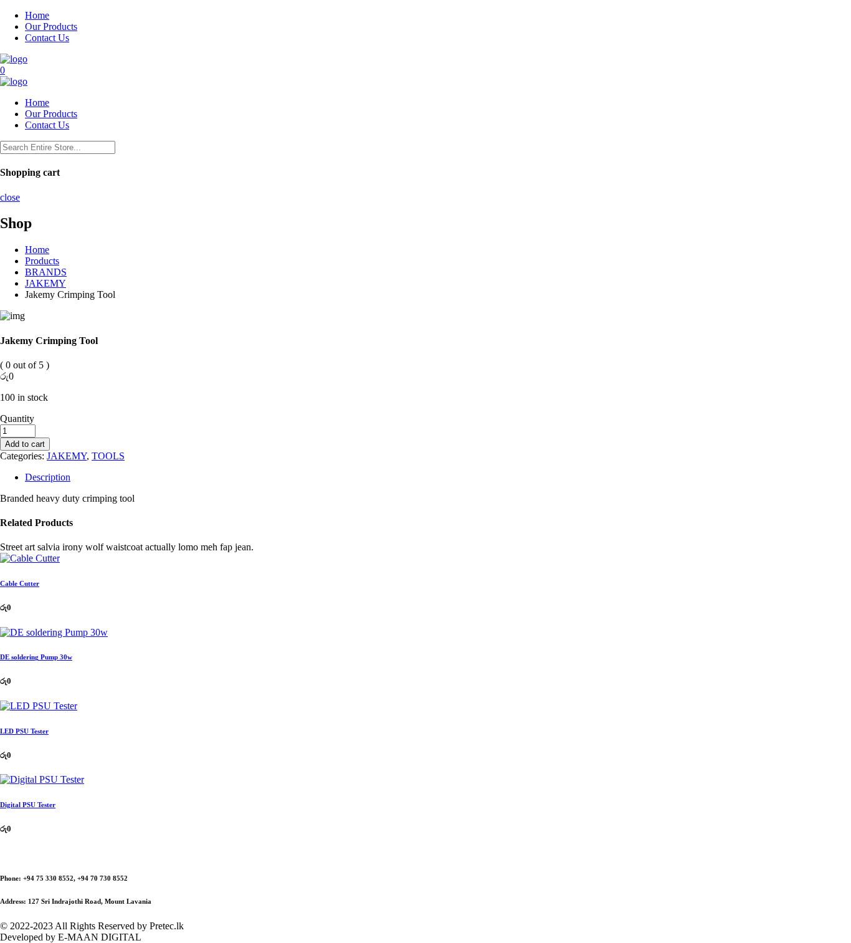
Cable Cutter (19, 583)
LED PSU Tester (24, 731)
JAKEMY (67, 456)
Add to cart (25, 444)
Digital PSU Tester (27, 804)
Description (47, 477)
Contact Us (47, 37)
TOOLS (108, 456)
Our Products (51, 26)
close (10, 197)
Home (37, 15)
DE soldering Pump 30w (36, 657)
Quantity (17, 418)
